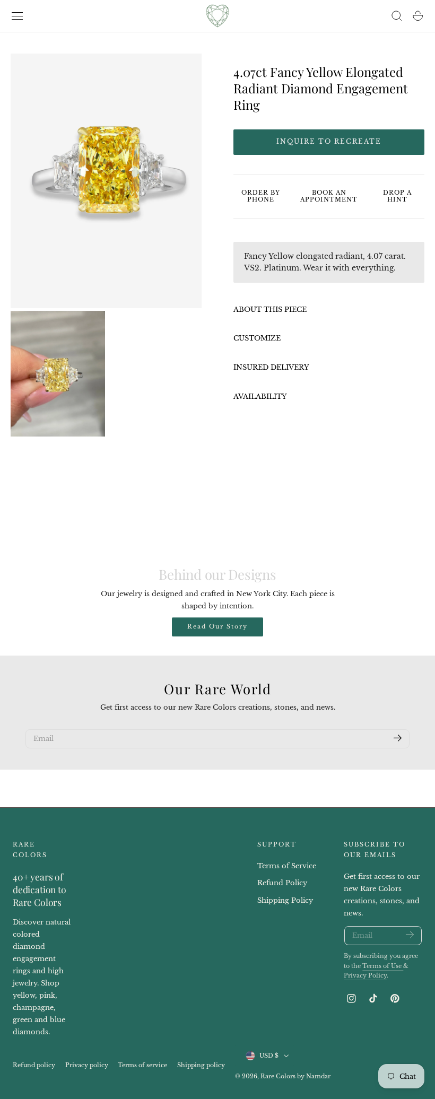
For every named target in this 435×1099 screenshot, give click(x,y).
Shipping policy (201, 1065)
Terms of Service (286, 865)
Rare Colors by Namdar (295, 1076)
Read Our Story (217, 626)
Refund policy (34, 1065)
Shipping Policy (285, 900)
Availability (260, 396)
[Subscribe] (397, 738)
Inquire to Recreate (328, 141)
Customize (257, 338)
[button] (17, 15)
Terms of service (142, 1065)
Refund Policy (282, 883)
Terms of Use (382, 966)
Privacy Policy (365, 975)
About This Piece (270, 309)
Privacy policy (86, 1065)
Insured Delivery (271, 367)
